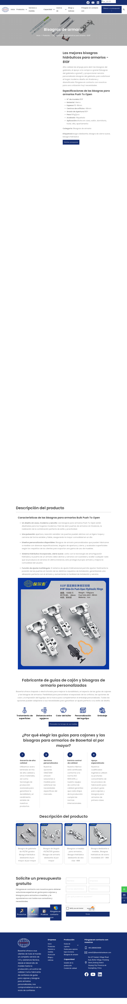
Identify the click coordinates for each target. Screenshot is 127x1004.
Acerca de (59, 9)
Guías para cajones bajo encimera (71, 950)
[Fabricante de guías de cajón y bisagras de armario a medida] (5, 9)
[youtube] (92, 2)
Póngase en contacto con (89, 9)
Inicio (13, 9)
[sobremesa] (124, 901)
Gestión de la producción (68, 964)
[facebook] (88, 2)
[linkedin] (97, 2)
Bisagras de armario (63, 29)
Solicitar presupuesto (71, 142)
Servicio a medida (33, 9)
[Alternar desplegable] (26, 9)
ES (109, 1)
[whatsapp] (124, 889)
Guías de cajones (67, 945)
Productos (20, 9)
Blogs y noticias (71, 9)
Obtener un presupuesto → (111, 9)
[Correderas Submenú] (78, 945)
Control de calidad (70, 968)
